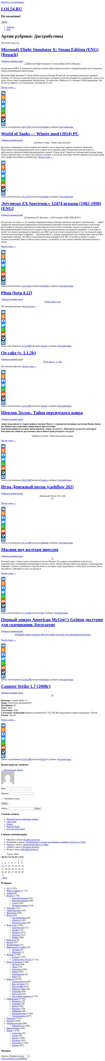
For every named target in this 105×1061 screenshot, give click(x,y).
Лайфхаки (16, 1011)
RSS (9, 29)
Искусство (11, 925)
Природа (16, 932)
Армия (10, 893)
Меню (4, 22)
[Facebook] (52, 102)
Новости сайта (19, 989)
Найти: (4, 808)
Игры (9, 915)
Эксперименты (19, 1016)
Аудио (15, 1035)
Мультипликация (20, 900)
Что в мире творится (21, 996)
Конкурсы (11, 940)
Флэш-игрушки (19, 923)
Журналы (16, 1001)
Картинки (16, 1043)
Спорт (15, 903)
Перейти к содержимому (12, 2)
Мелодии (16, 952)
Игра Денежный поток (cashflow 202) (37, 486)
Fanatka (43, 480)
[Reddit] (52, 115)
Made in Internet (14, 891)
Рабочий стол (18, 1026)
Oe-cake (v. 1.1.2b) (18, 352)
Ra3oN (43, 759)
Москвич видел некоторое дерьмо (22, 819)
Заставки (16, 950)
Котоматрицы (13, 945)
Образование (13, 999)
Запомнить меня (12, 798)
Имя (3, 788)
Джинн (43, 346)
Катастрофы (17, 986)
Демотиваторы (13, 910)
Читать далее (8, 87)
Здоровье (16, 1004)
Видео (9, 896)
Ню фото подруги (31, 839)
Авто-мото (17, 969)
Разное (15, 972)
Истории (16, 1040)
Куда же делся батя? (16, 829)
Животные (12, 913)
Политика (16, 991)
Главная (10, 27)
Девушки (11, 908)
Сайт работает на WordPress (14, 1058)
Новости (16, 920)
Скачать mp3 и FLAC (22, 959)
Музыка (10, 954)
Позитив (11, 1018)
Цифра (15, 937)
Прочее (10, 1021)
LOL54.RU (11, 8)
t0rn (42, 613)
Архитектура (18, 927)
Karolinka (44, 127)
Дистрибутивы (66, 127)
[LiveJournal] (52, 119)
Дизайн (15, 930)
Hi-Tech (15, 964)
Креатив (16, 1008)
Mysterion (44, 679)
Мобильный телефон (16, 947)
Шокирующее (13, 1028)
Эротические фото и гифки (35, 844)
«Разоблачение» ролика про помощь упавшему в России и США (55, 842)
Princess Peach (13, 826)
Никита (10, 844)
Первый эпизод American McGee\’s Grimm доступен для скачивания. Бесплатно (52, 622)
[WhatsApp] (52, 110)
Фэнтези (16, 935)
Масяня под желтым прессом (29, 549)
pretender (44, 543)
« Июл (4, 878)
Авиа (14, 967)
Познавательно (19, 1013)
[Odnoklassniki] (52, 97)
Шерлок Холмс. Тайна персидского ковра (42, 412)
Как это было (18, 984)
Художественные (20, 905)
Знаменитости (18, 981)
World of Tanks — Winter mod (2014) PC (40, 133)
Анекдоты (17, 1033)
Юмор (9, 1031)
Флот (14, 977)
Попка (10, 824)
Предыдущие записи (12, 770)
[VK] (52, 93)
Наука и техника (14, 962)
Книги (15, 1006)
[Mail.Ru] (52, 123)
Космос (10, 942)
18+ (8, 888)
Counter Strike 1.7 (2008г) (26, 686)
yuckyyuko (11, 821)
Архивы (5, 1056)
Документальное (20, 898)
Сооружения (18, 974)
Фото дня (16, 994)
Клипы (15, 957)
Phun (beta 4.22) (16, 292)
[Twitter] (52, 106)
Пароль (4, 793)
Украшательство (14, 1023)
